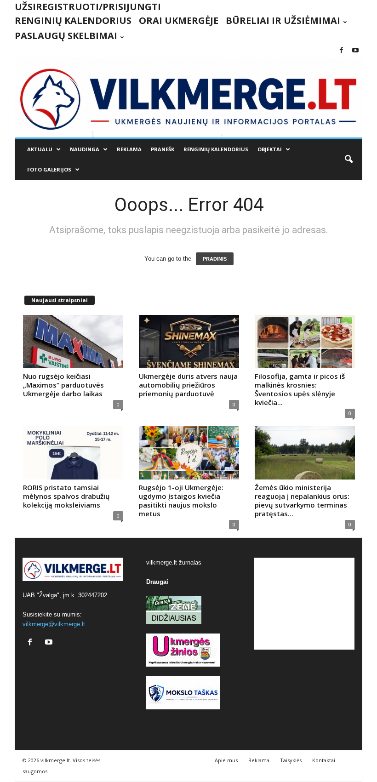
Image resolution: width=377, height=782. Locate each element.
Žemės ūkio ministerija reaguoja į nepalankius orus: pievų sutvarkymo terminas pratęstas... (302, 500)
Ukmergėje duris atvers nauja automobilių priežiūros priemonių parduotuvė (188, 384)
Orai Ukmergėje (178, 20)
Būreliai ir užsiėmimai (283, 20)
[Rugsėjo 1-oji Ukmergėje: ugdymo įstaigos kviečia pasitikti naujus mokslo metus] (189, 452)
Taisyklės (291, 760)
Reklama (129, 149)
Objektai (269, 149)
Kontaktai (323, 760)
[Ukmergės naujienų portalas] (188, 97)
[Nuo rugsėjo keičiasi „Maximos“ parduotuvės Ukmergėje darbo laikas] (73, 341)
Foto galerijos (49, 169)
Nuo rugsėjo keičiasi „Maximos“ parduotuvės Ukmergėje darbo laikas (63, 384)
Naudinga (84, 149)
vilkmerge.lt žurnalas (173, 562)
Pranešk (162, 149)
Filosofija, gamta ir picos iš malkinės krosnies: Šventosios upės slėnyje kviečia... (300, 389)
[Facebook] (341, 50)
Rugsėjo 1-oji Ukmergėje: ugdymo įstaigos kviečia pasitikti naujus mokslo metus (181, 500)
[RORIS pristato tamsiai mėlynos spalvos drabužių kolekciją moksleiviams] (73, 452)
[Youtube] (355, 50)
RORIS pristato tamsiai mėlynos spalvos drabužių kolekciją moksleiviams (66, 496)
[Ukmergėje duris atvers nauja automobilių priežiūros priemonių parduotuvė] (189, 341)
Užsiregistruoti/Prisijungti (88, 6)
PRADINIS (215, 259)
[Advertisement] (304, 604)
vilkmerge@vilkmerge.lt (54, 624)
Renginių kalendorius (73, 20)
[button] (348, 159)
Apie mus (226, 760)
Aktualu (39, 149)
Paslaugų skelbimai (66, 35)
